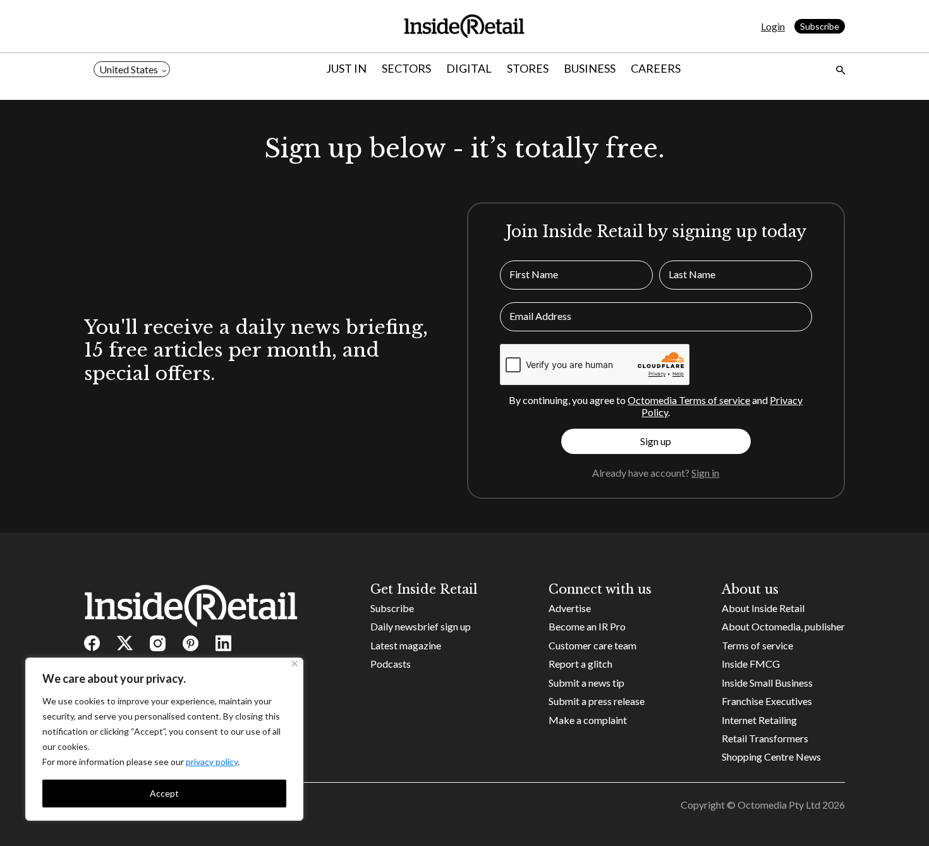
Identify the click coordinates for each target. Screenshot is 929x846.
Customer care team (592, 645)
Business (590, 68)
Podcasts (390, 664)
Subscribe (819, 26)
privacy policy (212, 761)
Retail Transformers (765, 738)
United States (128, 69)
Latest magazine (405, 645)
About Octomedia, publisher (783, 626)
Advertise (570, 608)
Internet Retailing (759, 720)
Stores (528, 68)
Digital (469, 68)
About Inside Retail (763, 608)
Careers (656, 68)
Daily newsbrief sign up (420, 626)
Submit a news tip (586, 683)
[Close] (295, 663)
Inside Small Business (767, 683)
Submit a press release (597, 701)
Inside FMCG (751, 664)
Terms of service (757, 645)
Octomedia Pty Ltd (779, 805)
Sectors (406, 68)
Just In (346, 68)
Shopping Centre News (771, 757)
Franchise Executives (767, 701)
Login (773, 26)
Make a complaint (588, 720)
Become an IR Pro (587, 626)
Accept (164, 793)
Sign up (655, 441)
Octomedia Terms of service (689, 400)
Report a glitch (580, 664)
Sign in (705, 473)
